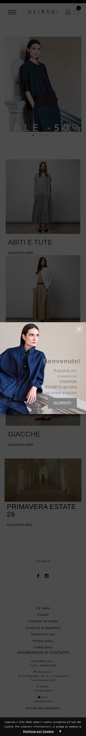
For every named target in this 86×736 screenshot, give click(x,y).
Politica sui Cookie (38, 731)
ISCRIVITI (62, 403)
